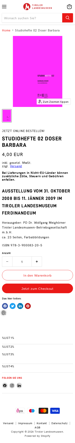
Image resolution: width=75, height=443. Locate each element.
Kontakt (42, 423)
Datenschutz (59, 423)
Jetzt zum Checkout (37, 288)
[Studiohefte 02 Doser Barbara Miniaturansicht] (6, 115)
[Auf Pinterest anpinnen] (28, 306)
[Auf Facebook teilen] (5, 306)
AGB (37, 427)
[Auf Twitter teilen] (13, 306)
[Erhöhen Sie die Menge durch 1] (37, 261)
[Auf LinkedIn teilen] (20, 306)
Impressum (25, 423)
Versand (16, 166)
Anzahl (6, 252)
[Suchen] (67, 17)
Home (6, 30)
